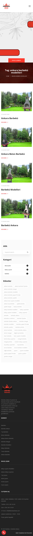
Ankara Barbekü (9, 118)
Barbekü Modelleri (10, 189)
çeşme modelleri (24, 350)
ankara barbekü (8, 286)
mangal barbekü (22, 339)
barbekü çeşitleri (8, 327)
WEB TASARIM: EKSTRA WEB (24, 533)
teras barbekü (8, 347)
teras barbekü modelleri (20, 347)
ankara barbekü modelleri (11, 292)
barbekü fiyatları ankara (10, 321)
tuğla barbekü (7, 350)
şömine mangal (8, 356)
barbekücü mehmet (9, 318)
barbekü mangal (23, 321)
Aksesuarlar (16, 265)
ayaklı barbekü (21, 304)
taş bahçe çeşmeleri (9, 344)
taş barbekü (20, 344)
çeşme (15, 350)
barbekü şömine (19, 327)
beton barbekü (8, 330)
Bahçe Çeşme (16, 269)
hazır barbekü (7, 336)
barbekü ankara (15, 315)
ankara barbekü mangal (10, 289)
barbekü (6, 315)
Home (7, 76)
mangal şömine (8, 342)
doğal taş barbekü (19, 333)
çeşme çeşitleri (22, 353)
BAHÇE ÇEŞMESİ (16, 60)
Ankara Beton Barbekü (13, 153)
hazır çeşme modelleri (20, 336)
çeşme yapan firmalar (10, 353)
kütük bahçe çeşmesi (9, 339)
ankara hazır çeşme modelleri (12, 301)
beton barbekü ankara (20, 330)
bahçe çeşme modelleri (10, 312)
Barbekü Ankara (9, 225)
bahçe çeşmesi (23, 312)
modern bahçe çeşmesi (21, 342)
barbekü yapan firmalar (22, 324)
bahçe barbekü (18, 306)
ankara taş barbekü (9, 304)
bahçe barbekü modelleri (11, 309)
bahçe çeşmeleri (24, 309)
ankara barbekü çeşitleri (10, 298)
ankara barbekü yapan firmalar (12, 295)
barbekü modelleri (9, 324)
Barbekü (16, 273)
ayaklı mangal (7, 306)
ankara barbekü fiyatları (21, 286)
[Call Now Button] (4, 532)
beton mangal (8, 333)
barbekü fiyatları (21, 318)
